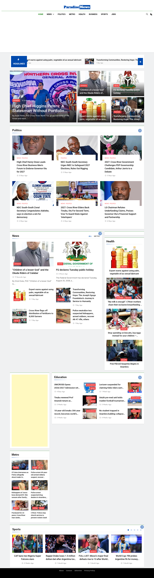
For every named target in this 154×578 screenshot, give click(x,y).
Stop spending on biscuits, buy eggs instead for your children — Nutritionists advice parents (124, 336)
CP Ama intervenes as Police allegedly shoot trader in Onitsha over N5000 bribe (20, 477)
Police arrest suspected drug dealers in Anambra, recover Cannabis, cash (38, 497)
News (49, 14)
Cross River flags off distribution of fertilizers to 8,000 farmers (41, 313)
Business (93, 14)
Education (91, 385)
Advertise (78, 571)
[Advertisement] (77, 35)
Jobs (113, 14)
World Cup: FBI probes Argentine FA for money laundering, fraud (126, 559)
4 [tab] (137, 530)
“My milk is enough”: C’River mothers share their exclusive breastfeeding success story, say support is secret (124, 305)
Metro (72, 14)
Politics (61, 14)
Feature (117, 112)
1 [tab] (128, 530)
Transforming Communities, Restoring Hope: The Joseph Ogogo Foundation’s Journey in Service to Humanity (84, 295)
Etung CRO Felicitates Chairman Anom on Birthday (38, 108)
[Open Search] (147, 14)
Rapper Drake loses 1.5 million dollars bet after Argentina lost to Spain (60, 559)
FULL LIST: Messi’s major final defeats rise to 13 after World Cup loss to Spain (93, 559)
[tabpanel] (27, 550)
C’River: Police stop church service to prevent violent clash (39, 515)
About (61, 571)
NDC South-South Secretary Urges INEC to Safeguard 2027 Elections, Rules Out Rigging (75, 165)
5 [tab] (140, 530)
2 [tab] (131, 530)
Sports (104, 14)
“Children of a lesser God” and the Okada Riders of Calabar (92, 93)
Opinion (83, 86)
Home (40, 14)
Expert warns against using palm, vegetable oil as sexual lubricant (94, 119)
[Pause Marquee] (140, 61)
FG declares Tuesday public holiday (75, 269)
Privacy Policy (89, 571)
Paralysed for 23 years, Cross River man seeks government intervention (18, 517)
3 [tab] (134, 530)
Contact (69, 571)
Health (82, 14)
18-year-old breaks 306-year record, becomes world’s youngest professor (67, 413)
